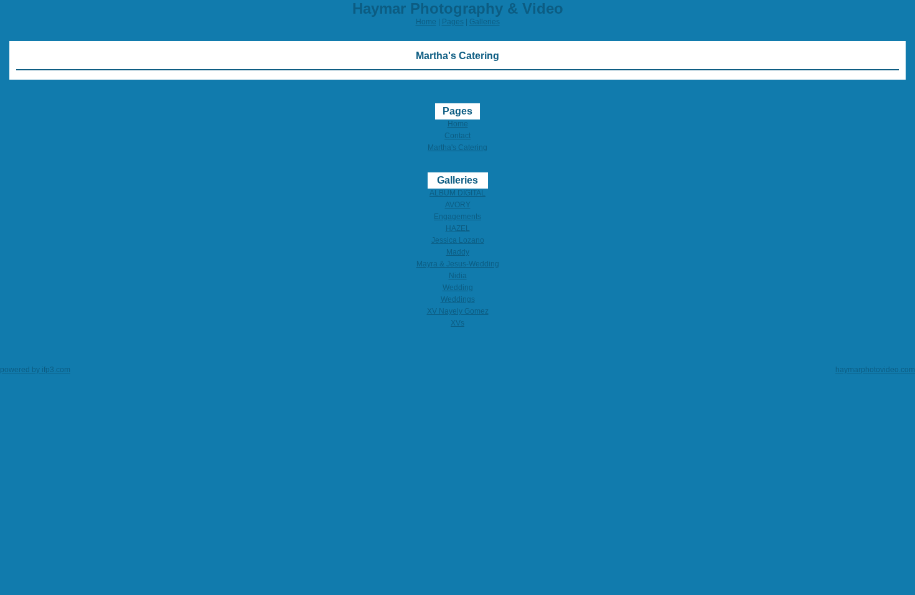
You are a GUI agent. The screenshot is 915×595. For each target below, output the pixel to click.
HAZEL (458, 228)
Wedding (458, 287)
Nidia (458, 275)
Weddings (458, 299)
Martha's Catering (457, 147)
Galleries (484, 21)
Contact (457, 135)
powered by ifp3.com (35, 369)
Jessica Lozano (457, 240)
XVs (457, 323)
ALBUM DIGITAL (457, 193)
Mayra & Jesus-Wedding (457, 264)
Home (426, 21)
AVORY (458, 204)
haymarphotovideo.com (875, 369)
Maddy (457, 252)
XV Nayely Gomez (458, 311)
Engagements (457, 216)
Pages (453, 21)
